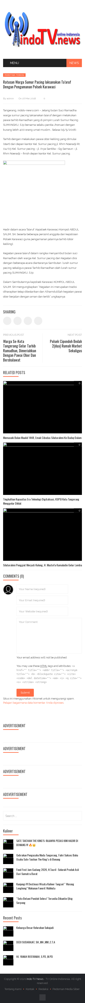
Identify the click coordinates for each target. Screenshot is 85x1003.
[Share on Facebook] (7, 321)
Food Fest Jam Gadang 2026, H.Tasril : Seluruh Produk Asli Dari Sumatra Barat (47, 872)
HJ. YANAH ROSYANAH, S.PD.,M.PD (34, 956)
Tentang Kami (13, 989)
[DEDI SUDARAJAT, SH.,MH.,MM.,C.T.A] (8, 946)
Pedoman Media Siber (66, 989)
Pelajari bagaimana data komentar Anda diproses (33, 702)
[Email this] (38, 321)
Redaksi (43, 989)
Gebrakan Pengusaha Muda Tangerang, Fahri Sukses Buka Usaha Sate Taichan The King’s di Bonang (47, 857)
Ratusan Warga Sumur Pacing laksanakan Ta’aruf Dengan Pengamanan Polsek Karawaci (37, 84)
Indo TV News (35, 978)
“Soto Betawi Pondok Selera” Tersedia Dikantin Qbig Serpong (44, 900)
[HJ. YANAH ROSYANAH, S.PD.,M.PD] (8, 960)
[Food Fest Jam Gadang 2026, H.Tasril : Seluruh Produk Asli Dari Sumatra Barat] (8, 873)
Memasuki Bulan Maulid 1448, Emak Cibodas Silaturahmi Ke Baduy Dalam (42, 437)
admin (10, 98)
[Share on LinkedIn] (28, 321)
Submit (25, 692)
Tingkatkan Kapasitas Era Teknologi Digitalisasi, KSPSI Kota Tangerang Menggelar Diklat (41, 501)
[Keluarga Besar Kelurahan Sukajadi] (8, 931)
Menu (14, 63)
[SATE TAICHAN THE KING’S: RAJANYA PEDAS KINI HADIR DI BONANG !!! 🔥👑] (8, 844)
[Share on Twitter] (17, 321)
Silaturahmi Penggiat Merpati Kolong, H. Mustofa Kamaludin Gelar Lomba (42, 565)
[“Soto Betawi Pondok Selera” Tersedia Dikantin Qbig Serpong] (8, 902)
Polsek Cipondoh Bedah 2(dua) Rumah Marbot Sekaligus (66, 346)
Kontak (30, 989)
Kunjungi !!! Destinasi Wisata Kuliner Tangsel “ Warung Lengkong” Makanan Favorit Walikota (45, 886)
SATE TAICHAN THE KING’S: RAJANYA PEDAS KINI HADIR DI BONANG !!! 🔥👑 (47, 843)
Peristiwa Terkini (14, 75)
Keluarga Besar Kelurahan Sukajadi (35, 928)
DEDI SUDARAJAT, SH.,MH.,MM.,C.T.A (35, 942)
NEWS (74, 63)
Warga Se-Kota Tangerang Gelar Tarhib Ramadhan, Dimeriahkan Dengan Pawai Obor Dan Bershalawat (19, 351)
